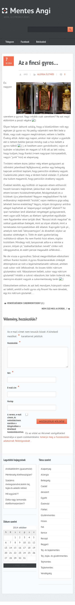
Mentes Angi (30, 11)
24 (24, 553)
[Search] (70, 29)
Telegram (9, 42)
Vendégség (46, 573)
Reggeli (44, 544)
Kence (44, 533)
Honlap (10, 401)
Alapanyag (46, 469)
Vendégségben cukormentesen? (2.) (25, 303)
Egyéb (44, 498)
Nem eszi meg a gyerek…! (54, 309)
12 (34, 542)
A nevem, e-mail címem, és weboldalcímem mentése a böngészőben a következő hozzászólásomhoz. (15, 423)
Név (10, 373)
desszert (45, 492)
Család (44, 486)
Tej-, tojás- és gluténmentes (54, 556)
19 (34, 548)
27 (6, 558)
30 (20, 558)
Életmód (50, 74)
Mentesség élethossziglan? (18, 474)
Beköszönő (41, 42)
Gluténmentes (48, 515)
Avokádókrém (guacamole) (18, 469)
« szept (16, 565)
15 (15, 548)
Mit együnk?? (12, 494)
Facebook (25, 42)
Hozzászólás (14, 343)
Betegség (45, 480)
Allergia (41, 74)
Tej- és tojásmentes (50, 550)
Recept (44, 538)
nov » (24, 565)
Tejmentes (46, 562)
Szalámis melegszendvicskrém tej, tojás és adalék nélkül (17, 484)
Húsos (44, 521)
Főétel (44, 509)
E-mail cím (13, 387)
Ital (42, 527)
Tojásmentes (47, 567)
